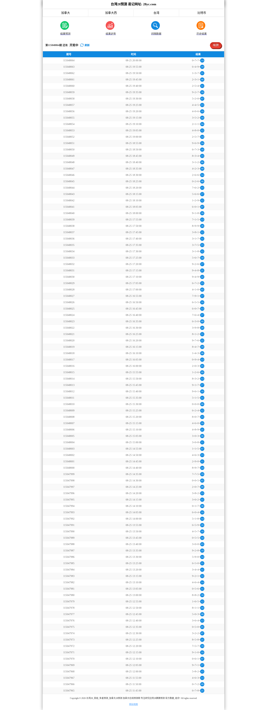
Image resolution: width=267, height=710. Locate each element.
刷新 (87, 45)
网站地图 (133, 704)
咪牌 (216, 45)
